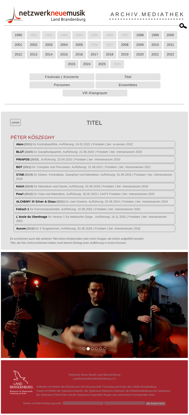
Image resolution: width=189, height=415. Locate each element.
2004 (64, 44)
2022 (170, 54)
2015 (64, 54)
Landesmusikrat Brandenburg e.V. (94, 378)
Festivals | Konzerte (62, 77)
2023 (71, 64)
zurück (15, 122)
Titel (127, 77)
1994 (79, 35)
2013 (33, 54)
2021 (155, 54)
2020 (140, 54)
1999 (155, 35)
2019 (124, 54)
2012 (18, 54)
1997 (124, 35)
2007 (109, 44)
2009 (140, 44)
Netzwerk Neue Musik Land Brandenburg (94, 374)
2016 (79, 54)
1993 (64, 35)
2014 (48, 54)
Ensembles (128, 85)
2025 (102, 64)
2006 (94, 44)
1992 (48, 35)
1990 (18, 35)
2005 (79, 44)
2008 (124, 44)
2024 (86, 64)
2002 (33, 44)
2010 (155, 44)
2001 (18, 44)
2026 (117, 64)
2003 (48, 44)
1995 (94, 35)
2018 (109, 54)
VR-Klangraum (94, 93)
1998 (140, 35)
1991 (33, 35)
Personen (62, 85)
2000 (170, 35)
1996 (109, 35)
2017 (94, 54)
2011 (170, 44)
